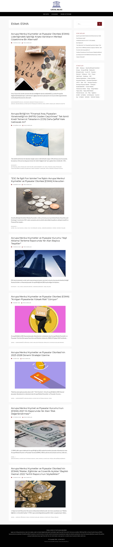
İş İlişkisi (81, 97)
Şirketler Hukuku (95, 97)
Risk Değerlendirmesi (59, 458)
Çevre (12, 228)
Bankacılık (92, 70)
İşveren (97, 95)
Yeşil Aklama (47, 286)
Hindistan (85, 76)
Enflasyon (84, 74)
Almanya (82, 68)
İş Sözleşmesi (90, 95)
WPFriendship (55, 541)
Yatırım (54, 228)
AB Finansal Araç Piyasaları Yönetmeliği (22, 166)
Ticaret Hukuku (89, 86)
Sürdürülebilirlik (47, 228)
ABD (77, 68)
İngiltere (94, 92)
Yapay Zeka (79, 90)
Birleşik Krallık (80, 72)
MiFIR (47, 168)
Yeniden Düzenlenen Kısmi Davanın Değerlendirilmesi (89, 52)
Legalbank (55, 14)
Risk (82, 82)
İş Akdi (78, 95)
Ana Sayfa (46, 14)
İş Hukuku (83, 95)
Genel (12, 342)
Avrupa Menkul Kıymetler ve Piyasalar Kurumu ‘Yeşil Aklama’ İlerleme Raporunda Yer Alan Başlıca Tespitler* (39, 241)
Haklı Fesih (79, 76)
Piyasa (51, 458)
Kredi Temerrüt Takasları (38, 168)
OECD (78, 82)
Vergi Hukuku (94, 88)
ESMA (44, 103)
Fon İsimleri (34, 228)
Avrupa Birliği (38, 166)
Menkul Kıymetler (44, 458)
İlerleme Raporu (28, 286)
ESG (16, 228)
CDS (43, 166)
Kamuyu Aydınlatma (81, 78)
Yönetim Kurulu (80, 92)
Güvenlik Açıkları (34, 517)
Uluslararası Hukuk (81, 88)
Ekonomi (26, 102)
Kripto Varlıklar (50, 103)
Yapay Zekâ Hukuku (88, 90)
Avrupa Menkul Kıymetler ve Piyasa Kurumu (36, 398)
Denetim (93, 72)
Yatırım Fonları (61, 228)
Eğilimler (26, 342)
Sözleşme (92, 84)
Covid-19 (87, 72)
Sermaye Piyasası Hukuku (36, 102)
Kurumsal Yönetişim (92, 80)
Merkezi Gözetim (60, 103)
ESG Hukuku (20, 228)
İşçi (77, 97)
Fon (29, 228)
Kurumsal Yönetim (80, 80)
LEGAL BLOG (56, 10)
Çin (86, 92)
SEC (85, 82)
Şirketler (87, 97)
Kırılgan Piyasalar (38, 342)
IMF (90, 76)
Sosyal (39, 228)
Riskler (56, 517)
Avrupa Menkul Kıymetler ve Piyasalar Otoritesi (29, 103)
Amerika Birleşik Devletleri (92, 68)
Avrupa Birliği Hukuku (17, 102)
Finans (93, 74)
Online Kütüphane (65, 14)
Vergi (88, 88)
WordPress (66, 541)
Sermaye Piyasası (92, 82)
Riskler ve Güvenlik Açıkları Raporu (54, 342)
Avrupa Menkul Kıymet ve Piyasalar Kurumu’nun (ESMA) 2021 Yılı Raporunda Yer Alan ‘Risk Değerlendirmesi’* (37, 411)
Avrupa (13, 103)
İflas (89, 92)
